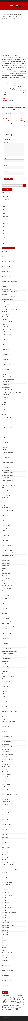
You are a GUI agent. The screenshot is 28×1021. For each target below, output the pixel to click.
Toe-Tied (4, 950)
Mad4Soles (4, 533)
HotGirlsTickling (6, 467)
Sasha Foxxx (4, 1004)
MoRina (4, 570)
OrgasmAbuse (6, 801)
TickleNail (4, 849)
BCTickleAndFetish (6, 289)
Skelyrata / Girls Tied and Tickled (9, 688)
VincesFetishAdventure (7, 968)
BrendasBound (5, 314)
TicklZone (4, 877)
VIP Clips (17, 1009)
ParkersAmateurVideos (7, 603)
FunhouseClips (5, 435)
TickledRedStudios (6, 824)
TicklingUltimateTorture (8, 925)
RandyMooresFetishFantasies (9, 636)
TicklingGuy (6, 113)
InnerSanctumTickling (7, 475)
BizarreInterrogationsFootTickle (9, 309)
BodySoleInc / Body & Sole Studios (10, 296)
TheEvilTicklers (5, 744)
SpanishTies (5, 709)
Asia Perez (15, 995)
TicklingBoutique (6, 902)
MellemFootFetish (6, 543)
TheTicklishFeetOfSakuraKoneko (9, 794)
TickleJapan (5, 842)
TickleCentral (5, 809)
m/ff (6, 1001)
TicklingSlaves (5, 922)
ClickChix (4, 344)
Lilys (3, 520)
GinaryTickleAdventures (7, 440)
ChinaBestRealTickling (7, 334)
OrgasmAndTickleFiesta (7, 595)
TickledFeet (6, 889)
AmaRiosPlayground (6, 264)
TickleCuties (5, 819)
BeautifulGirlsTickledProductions (10, 291)
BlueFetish (4, 294)
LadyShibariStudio (6, 502)
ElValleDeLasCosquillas (7, 389)
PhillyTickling (5, 616)
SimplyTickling (5, 686)
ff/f (21, 997)
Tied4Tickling (5, 940)
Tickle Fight (4, 203)
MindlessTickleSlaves (7, 550)
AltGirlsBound (5, 259)
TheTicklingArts (6, 792)
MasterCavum (5, 540)
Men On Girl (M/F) (6, 230)
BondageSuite (5, 301)
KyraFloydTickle (6, 497)
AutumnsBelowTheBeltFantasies (9, 281)
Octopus (4, 593)
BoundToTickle (5, 306)
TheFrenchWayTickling (7, 754)
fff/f (25, 997)
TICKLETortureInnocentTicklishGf (10, 869)
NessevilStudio (5, 578)
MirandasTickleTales (7, 558)
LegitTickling (5, 515)
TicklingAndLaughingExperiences (10, 895)
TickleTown (5, 872)
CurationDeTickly (6, 352)
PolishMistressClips (6, 621)
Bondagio (5, 655)
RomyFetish (5, 643)
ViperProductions (6, 965)
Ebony (3, 237)
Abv (3, 254)
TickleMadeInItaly (6, 847)
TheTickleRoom (6, 784)
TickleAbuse (5, 799)
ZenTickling (5, 985)
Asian (3, 233)
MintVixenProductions (7, 555)
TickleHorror (5, 837)
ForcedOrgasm (6, 884)
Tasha (8, 1004)
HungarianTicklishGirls (7, 472)
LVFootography (5, 528)
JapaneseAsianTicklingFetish (8, 485)
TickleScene (5, 854)
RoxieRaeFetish (6, 751)
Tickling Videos (14, 5)
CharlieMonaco (5, 331)
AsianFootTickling (6, 276)
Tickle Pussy (4, 213)
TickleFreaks (5, 827)
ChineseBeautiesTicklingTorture (9, 337)
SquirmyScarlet (6, 374)
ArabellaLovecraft (6, 271)
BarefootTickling (6, 286)
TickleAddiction (6, 804)
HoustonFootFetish (6, 470)
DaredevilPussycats (6, 357)
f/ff (17, 997)
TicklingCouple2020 (6, 905)
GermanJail (4, 437)
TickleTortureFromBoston (8, 862)
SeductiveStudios (6, 668)
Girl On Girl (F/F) (5, 226)
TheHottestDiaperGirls (7, 759)
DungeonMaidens (6, 387)
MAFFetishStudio (6, 535)
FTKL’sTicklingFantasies (7, 430)
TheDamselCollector (7, 736)
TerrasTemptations (6, 724)
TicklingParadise (6, 917)
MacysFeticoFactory (6, 530)
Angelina (7, 995)
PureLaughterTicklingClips (8, 626)
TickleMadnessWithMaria (9, 379)
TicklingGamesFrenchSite (8, 907)
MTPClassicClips (6, 573)
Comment (6, 142)
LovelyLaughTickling (7, 523)
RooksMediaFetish (6, 646)
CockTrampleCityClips (7, 347)
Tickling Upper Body (6, 192)
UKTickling (4, 962)
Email (5, 165)
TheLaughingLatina (6, 764)
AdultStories (5, 256)
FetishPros (4, 409)
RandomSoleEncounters (7, 633)
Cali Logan (21, 995)
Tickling (5, 887)
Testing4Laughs (5, 726)
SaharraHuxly (5, 661)
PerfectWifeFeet (6, 606)
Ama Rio (3, 995)
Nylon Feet (4, 220)
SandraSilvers (5, 663)
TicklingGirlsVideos (6, 910)
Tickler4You (5, 852)
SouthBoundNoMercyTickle (8, 699)
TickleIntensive (5, 839)
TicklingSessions (6, 920)
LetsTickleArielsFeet (7, 518)
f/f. (15, 997)
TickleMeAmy (5, 844)
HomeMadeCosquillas (7, 465)
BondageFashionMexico (7, 299)
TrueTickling (5, 958)
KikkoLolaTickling (6, 495)
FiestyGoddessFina (6, 417)
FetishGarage (5, 414)
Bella (18, 995)
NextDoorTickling (6, 580)
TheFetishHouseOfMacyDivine (9, 746)
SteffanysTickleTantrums (9, 376)
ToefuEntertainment (7, 952)
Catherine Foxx (4, 997)
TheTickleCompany (6, 774)
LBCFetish (4, 513)
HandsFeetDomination (7, 452)
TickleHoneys (5, 834)
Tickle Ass (4, 206)
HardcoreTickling (6, 457)
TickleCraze (5, 817)
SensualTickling (5, 671)
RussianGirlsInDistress (7, 653)
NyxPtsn (4, 590)
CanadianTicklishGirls (7, 321)
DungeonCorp (5, 384)
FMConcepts (5, 420)
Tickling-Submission (7, 882)
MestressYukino (6, 563)
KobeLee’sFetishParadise (7, 492)
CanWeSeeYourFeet (6, 324)
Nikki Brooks (9, 1002)
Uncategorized (5, 988)
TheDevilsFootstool (6, 741)
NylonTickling (5, 583)
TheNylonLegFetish (6, 766)
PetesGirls (4, 611)
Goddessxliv (5, 447)
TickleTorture (5, 859)
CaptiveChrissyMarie (7, 327)
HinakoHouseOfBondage (7, 462)
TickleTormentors (6, 857)
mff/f (17, 1001)
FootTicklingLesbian (6, 425)
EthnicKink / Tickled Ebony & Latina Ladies (11, 392)
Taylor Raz (11, 1004)
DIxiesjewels (5, 367)
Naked (4, 1003)
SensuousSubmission (7, 673)
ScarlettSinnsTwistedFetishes (9, 666)
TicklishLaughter (6, 942)
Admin (4, 18)
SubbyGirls (4, 719)
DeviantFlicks (5, 359)
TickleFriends (5, 829)
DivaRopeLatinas (6, 362)
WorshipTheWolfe (6, 975)
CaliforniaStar (5, 319)
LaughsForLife (5, 505)
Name (5, 158)
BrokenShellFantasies (7, 316)
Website (6, 171)
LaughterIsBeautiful (6, 507)
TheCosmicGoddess (6, 734)
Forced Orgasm (5, 199)
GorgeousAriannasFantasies (9, 552)
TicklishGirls (5, 932)
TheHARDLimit (5, 756)
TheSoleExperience (6, 769)
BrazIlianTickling (6, 311)
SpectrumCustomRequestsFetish (9, 711)
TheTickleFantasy (6, 781)
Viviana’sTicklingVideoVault (8, 970)
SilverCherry (5, 683)
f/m (11, 113)
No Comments (17, 18)
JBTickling (4, 487)
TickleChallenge (6, 812)
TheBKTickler (5, 729)
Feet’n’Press (5, 407)
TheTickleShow (5, 789)
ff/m (23, 997)
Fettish (3, 412)
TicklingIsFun (5, 915)
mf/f (14, 1001)
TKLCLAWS (4, 947)
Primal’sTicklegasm (6, 623)
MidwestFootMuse (6, 545)
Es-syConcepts (5, 397)
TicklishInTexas (5, 937)
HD (15, 999)
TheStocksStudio (6, 771)
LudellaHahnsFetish (6, 525)
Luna (23, 999)
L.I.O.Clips (4, 500)
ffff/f (3, 999)
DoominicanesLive (6, 369)
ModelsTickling (5, 565)
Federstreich (5, 402)
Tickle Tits (4, 209)
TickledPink (5, 822)
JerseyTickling (5, 490)
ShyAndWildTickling (6, 681)
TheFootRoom (6, 786)
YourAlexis (4, 983)
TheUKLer (4, 797)
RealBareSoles (5, 638)
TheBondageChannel (8, 779)
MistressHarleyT (6, 560)
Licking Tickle (5, 223)
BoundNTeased (6, 394)
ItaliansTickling (5, 477)
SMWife (4, 704)
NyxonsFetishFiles (6, 588)
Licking (19, 999)
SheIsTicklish (5, 678)
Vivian (22, 1009)
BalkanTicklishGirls (6, 284)
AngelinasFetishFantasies (8, 269)
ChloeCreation (5, 339)
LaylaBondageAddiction (7, 510)
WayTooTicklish (5, 973)
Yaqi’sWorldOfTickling (7, 980)
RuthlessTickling (6, 658)
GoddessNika (5, 445)
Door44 (4, 372)
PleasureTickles (5, 618)
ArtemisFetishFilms (6, 274)
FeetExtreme (5, 404)
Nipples (14, 1003)
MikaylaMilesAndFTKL (8, 432)
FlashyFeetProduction (7, 427)
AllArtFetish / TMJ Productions (9, 261)
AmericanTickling (6, 266)
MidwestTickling (6, 548)
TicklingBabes (5, 897)
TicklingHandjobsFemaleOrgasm (9, 912)
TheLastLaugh (5, 761)
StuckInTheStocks (6, 716)
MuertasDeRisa (5, 575)
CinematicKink (5, 342)
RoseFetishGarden (6, 648)
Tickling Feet (5, 196)
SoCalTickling (5, 691)
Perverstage (5, 608)
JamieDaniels (5, 482)
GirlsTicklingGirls (6, 442)
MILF (3, 240)
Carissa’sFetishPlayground (8, 329)
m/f (3, 1001)
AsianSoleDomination (7, 279)
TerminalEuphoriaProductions (9, 721)
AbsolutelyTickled (6, 251)
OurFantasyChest (6, 601)
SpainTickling (5, 706)
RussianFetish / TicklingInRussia (9, 651)
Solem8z (5, 449)
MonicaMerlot (5, 568)
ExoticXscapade (6, 399)
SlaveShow (4, 701)
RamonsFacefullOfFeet (7, 631)
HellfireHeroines (6, 460)
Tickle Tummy (5, 216)
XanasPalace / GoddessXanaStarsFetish (11, 978)
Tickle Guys (4, 243)
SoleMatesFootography (7, 694)
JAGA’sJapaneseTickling (7, 480)
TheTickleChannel (6, 776)
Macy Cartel (11, 1001)
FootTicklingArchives (8, 867)
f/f (14, 997)
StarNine (4, 714)
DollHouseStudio (6, 364)
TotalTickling (5, 955)
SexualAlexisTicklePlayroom (8, 676)
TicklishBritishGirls (6, 927)
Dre (7, 997)
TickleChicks (5, 814)
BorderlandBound (6, 304)
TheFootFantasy (6, 749)
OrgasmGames (5, 598)
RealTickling (5, 641)
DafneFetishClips (6, 354)
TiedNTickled (5, 945)
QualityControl (5, 628)
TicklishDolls (5, 930)
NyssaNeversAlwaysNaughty (8, 585)
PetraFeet (4, 613)
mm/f (22, 1001)
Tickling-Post (5, 880)
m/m (8, 1001)
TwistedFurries (5, 960)
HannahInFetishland (6, 455)
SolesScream (5, 696)
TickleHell (5, 422)
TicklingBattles (5, 900)
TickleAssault (5, 807)
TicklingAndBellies (6, 892)
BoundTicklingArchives (8, 864)
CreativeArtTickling (6, 349)
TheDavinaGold (5, 739)
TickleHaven (5, 832)
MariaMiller (5, 538)
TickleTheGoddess (7, 381)
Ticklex (4, 875)
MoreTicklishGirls (7, 934)
